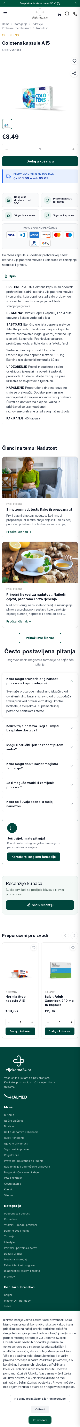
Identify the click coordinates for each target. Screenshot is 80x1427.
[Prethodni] (65, 935)
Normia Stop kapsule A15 (16, 999)
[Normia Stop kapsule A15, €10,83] (20, 966)
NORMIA (11, 992)
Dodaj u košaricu (20, 1031)
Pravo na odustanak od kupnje (23, 1160)
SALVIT (50, 992)
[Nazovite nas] (75, 14)
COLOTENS (10, 35)
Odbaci (40, 1409)
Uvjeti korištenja (14, 1137)
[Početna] (40, 13)
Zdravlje (9, 1236)
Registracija (11, 1155)
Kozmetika (10, 1219)
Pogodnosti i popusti (17, 1213)
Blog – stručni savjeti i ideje (21, 1172)
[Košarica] (59, 14)
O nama (9, 1114)
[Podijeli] (74, 73)
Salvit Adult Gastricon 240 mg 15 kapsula (59, 1001)
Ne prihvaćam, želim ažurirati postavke (39, 1398)
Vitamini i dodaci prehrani (20, 1224)
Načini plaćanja (14, 1120)
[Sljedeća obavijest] (75, 3)
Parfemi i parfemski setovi (20, 1248)
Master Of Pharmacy (17, 1300)
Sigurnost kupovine (16, 1149)
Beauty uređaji (13, 1253)
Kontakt (9, 1189)
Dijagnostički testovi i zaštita (22, 1270)
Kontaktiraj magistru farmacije (34, 856)
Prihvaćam (40, 1420)
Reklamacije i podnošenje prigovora (27, 1166)
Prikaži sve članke (40, 638)
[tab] (10, 276)
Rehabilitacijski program (19, 1265)
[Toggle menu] (5, 13)
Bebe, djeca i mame (17, 1230)
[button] (74, 60)
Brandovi (9, 1276)
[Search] (67, 14)
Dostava (9, 1126)
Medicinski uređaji (15, 1259)
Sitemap (9, 1195)
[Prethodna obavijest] (4, 3)
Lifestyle (9, 1242)
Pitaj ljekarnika (13, 1177)
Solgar (8, 1294)
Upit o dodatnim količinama (21, 1132)
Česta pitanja (12, 1183)
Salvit (7, 1306)
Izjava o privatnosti (16, 1143)
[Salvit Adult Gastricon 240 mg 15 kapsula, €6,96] (59, 966)
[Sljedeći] (74, 935)
